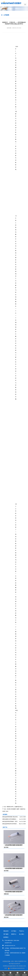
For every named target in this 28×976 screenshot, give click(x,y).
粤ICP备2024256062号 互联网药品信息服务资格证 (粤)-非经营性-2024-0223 (14, 966)
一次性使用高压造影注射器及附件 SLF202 (13, 869)
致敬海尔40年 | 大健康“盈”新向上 (15, 806)
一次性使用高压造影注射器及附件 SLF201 (13, 846)
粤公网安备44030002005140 (17, 968)
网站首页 (6, 931)
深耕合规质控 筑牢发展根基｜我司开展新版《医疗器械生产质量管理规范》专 (10, 819)
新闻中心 (13, 934)
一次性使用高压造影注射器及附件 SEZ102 (13, 916)
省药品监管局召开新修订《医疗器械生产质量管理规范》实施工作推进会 (10, 821)
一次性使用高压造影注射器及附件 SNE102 (13, 893)
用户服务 (6, 934)
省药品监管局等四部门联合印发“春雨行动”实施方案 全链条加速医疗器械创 (10, 816)
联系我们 (6, 937)
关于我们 (13, 931)
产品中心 (21, 931)
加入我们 (21, 934)
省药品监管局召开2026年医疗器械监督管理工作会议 (10, 823)
